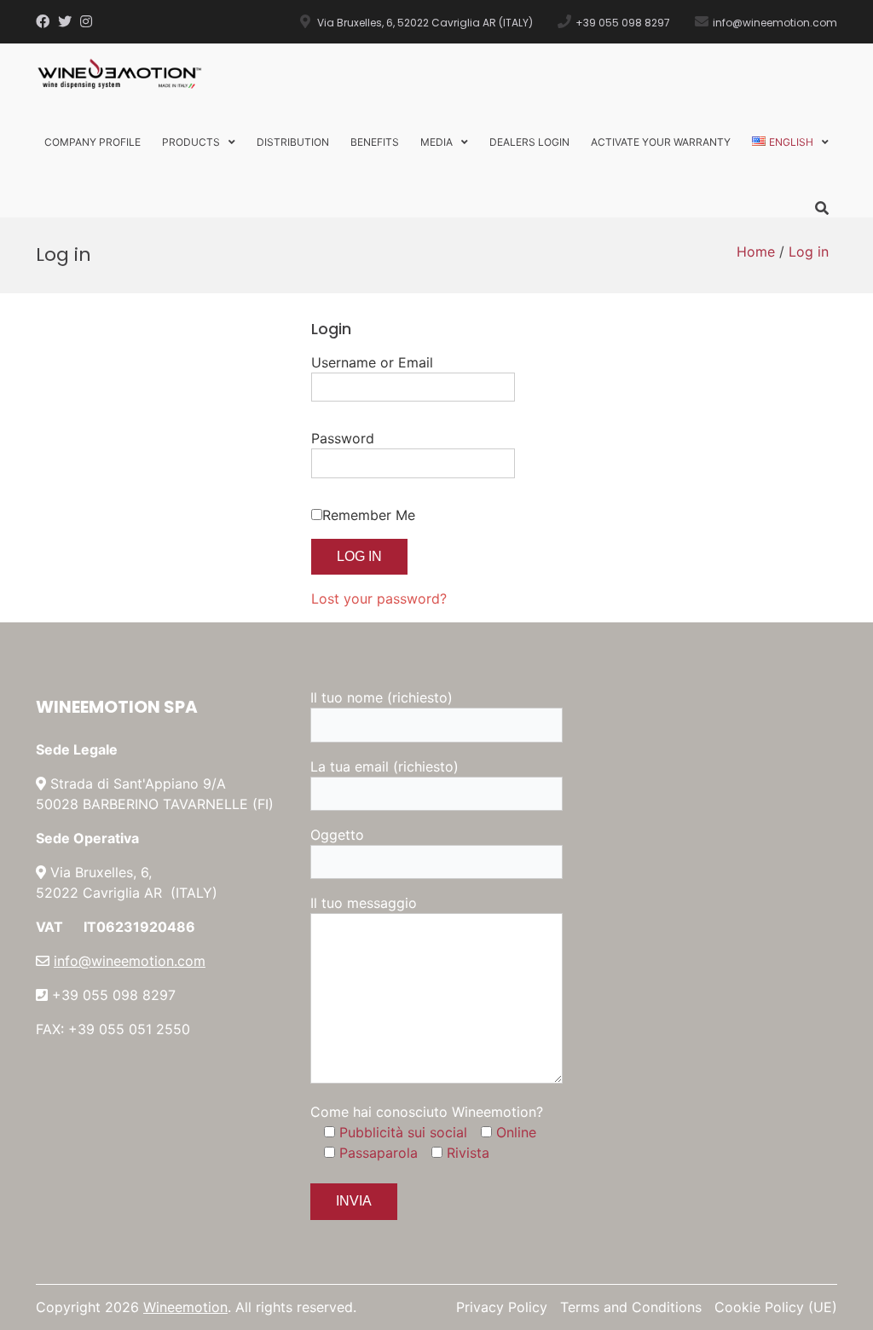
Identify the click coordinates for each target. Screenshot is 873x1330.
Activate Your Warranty (661, 142)
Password (342, 438)
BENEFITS (374, 142)
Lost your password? (379, 598)
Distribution (293, 142)
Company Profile (92, 142)
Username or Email (372, 362)
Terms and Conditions (631, 1307)
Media (436, 142)
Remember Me (368, 514)
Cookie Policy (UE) (775, 1307)
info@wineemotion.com (129, 960)
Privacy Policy (501, 1307)
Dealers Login (529, 142)
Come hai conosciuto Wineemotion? (426, 1111)
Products (191, 142)
